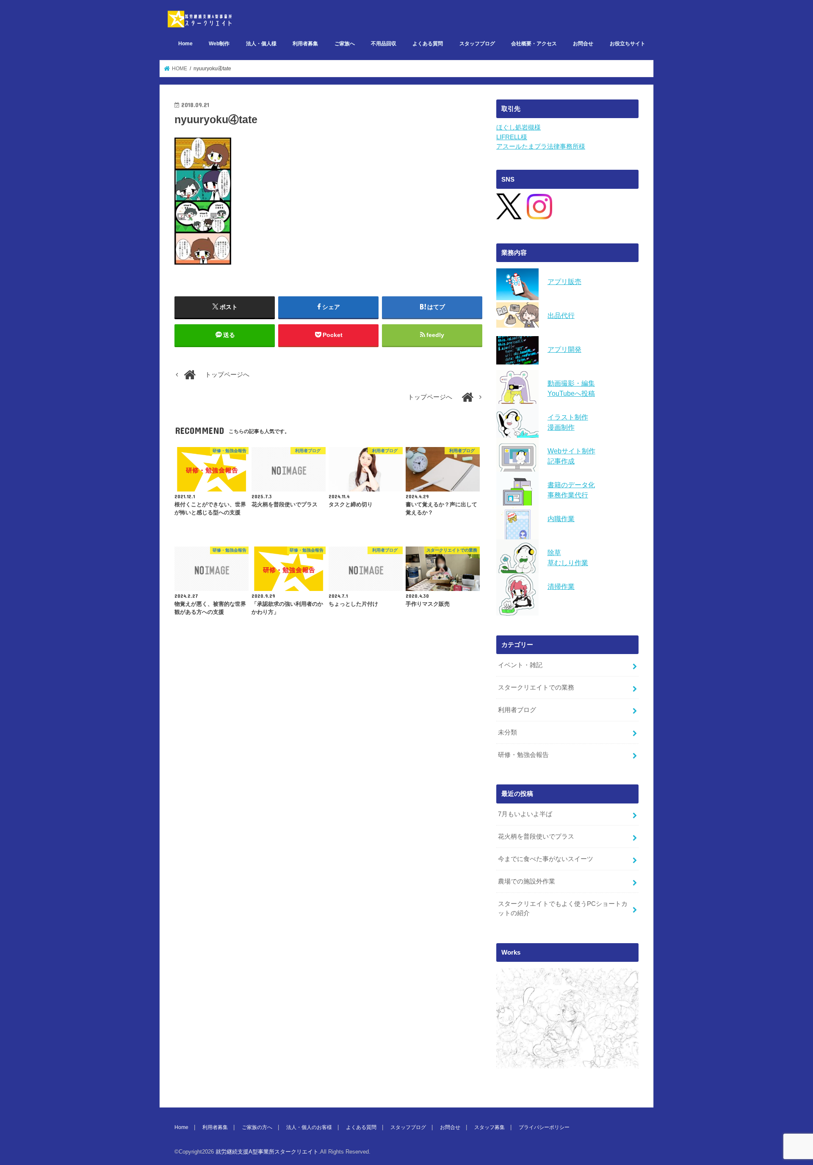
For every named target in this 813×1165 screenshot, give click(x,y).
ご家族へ (345, 44)
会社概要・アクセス (534, 44)
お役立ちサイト (627, 44)
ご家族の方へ (257, 1127)
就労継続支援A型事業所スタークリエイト (267, 1151)
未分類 (507, 732)
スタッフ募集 (489, 1127)
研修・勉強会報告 (523, 754)
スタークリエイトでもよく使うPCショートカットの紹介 (563, 908)
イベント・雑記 (520, 665)
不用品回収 (383, 44)
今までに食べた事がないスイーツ (545, 859)
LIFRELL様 (511, 137)
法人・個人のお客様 (309, 1127)
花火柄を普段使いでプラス (536, 836)
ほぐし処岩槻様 (518, 127)
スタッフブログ (477, 44)
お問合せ (583, 44)
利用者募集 (305, 44)
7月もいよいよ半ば (525, 814)
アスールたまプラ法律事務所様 (540, 146)
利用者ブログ (517, 710)
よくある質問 (427, 44)
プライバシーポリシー (544, 1127)
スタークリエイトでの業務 (536, 687)
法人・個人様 (261, 44)
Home (185, 44)
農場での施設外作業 (526, 881)
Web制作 (219, 44)
